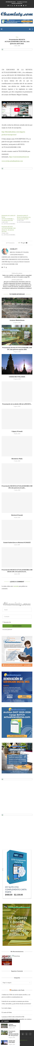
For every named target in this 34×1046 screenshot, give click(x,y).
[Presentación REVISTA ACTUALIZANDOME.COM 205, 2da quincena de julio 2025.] (17, 473)
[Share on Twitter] (23, 243)
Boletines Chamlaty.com (17, 3)
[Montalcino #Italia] (17, 446)
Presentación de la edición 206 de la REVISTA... (17, 404)
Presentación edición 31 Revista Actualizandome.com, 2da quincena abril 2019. (24, 217)
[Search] (32, 29)
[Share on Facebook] (21, 243)
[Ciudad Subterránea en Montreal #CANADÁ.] (17, 530)
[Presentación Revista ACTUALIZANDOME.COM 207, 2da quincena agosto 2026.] (17, 335)
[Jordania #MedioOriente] (17, 308)
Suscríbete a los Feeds (22, 1)
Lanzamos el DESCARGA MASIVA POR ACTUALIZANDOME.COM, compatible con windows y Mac (16, 1019)
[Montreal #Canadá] (17, 502)
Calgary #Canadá (17, 431)
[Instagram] (14, 5)
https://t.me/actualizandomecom (19, 157)
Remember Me (7, 622)
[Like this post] (19, 243)
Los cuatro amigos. (7, 1008)
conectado (15, 586)
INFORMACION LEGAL (11, 1)
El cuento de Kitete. (7, 1012)
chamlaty (13, 249)
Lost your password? (7, 629)
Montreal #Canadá (17, 515)
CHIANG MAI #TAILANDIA (17, 376)
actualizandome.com (23, 1040)
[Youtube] (21, 5)
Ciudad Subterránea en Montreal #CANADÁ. (17, 542)
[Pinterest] (16, 5)
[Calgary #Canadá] (17, 419)
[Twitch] (25, 5)
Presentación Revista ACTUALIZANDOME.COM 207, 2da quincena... (14, 1033)
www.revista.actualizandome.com (12, 161)
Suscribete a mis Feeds (17, 990)
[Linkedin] (18, 5)
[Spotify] (23, 5)
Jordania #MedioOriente (17, 320)
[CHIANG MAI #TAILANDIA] (17, 364)
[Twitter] (12, 5)
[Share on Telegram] (26, 243)
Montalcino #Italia (17, 458)
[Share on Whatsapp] (24, 243)
